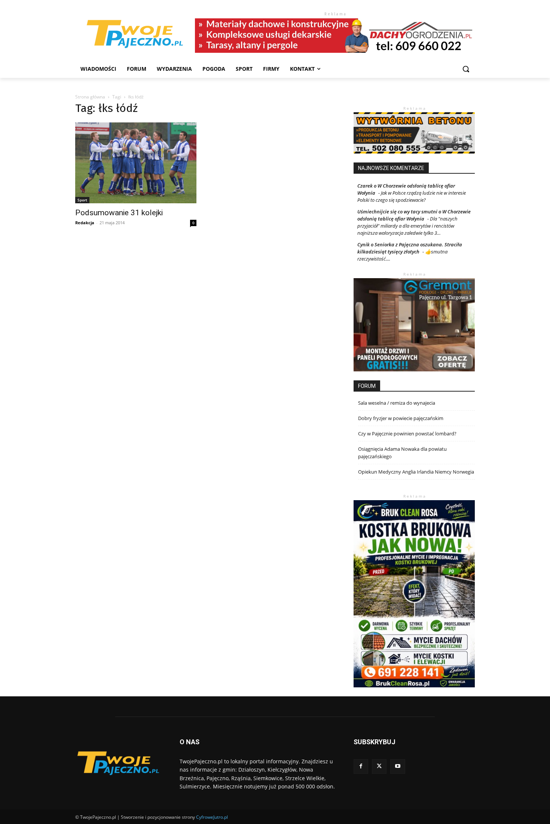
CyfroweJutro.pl (212, 817)
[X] (379, 766)
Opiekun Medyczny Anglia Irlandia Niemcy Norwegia (416, 471)
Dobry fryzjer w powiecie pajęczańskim (400, 418)
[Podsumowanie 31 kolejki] (135, 162)
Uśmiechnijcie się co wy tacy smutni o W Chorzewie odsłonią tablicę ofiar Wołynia (414, 215)
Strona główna (90, 97)
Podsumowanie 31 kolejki (119, 212)
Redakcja (84, 222)
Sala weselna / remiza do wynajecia (396, 402)
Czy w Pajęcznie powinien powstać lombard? (407, 433)
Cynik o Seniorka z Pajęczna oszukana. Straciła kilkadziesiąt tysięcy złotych (409, 248)
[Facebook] (361, 766)
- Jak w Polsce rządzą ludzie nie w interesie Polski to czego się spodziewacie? (411, 196)
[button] (466, 69)
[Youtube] (397, 766)
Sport (82, 200)
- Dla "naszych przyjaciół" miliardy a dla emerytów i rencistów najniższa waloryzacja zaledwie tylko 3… (407, 225)
